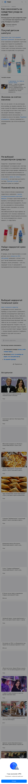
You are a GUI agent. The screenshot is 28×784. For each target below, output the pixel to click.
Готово (14, 781)
